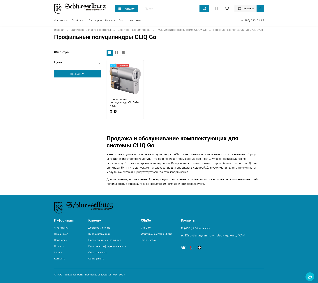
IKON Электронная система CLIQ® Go (182, 29)
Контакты (135, 20)
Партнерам (95, 20)
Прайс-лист (78, 20)
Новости (110, 20)
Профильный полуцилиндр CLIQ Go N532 (124, 102)
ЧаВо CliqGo (148, 240)
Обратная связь (97, 252)
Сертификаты (96, 258)
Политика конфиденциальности (107, 246)
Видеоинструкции (99, 234)
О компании (61, 20)
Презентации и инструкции (104, 240)
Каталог (129, 8)
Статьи (122, 20)
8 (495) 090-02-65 (252, 20)
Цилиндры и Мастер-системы (91, 29)
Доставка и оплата (99, 227)
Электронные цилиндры (133, 29)
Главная (59, 29)
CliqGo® (146, 227)
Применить (77, 74)
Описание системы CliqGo (156, 234)
